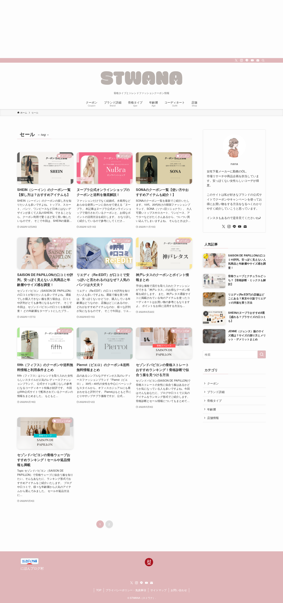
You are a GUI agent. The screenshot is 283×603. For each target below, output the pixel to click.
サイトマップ (158, 590)
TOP (99, 590)
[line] (247, 60)
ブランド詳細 (216, 392)
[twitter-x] (236, 60)
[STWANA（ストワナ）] (141, 78)
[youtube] (252, 60)
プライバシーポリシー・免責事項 (126, 590)
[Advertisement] (124, 29)
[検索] (263, 60)
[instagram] (241, 60)
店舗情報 (213, 418)
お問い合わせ (179, 590)
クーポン (213, 383)
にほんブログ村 (32, 568)
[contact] (257, 60)
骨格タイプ (214, 400)
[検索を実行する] (262, 354)
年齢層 (211, 409)
